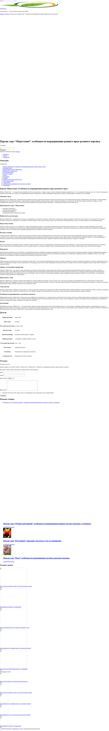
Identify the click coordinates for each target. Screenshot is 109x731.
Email (2, 375)
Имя (1, 372)
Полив (5, 175)
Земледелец (3, 8)
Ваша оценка (4, 378)
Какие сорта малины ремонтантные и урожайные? (14, 669)
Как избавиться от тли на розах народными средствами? (15, 715)
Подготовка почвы (8, 172)
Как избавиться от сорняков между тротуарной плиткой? (15, 648)
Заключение (6, 185)
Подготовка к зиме (8, 181)
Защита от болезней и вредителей (12, 179)
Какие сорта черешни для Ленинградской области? (14, 681)
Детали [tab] (5, 155)
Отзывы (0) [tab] (6, 157)
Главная (2, 14)
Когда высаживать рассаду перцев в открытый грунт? (14, 627)
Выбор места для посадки (10, 171)
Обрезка (5, 178)
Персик (7, 14)
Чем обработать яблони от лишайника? (10, 607)
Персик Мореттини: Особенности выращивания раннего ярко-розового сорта (24, 166)
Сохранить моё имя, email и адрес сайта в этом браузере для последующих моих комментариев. (28, 392)
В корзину (3, 150)
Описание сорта (7, 168)
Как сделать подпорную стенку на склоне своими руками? (16, 586)
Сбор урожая (6, 182)
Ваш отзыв (3, 390)
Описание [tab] (6, 154)
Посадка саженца (8, 173)
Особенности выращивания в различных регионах (17, 183)
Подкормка (6, 176)
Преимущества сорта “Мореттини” (12, 169)
